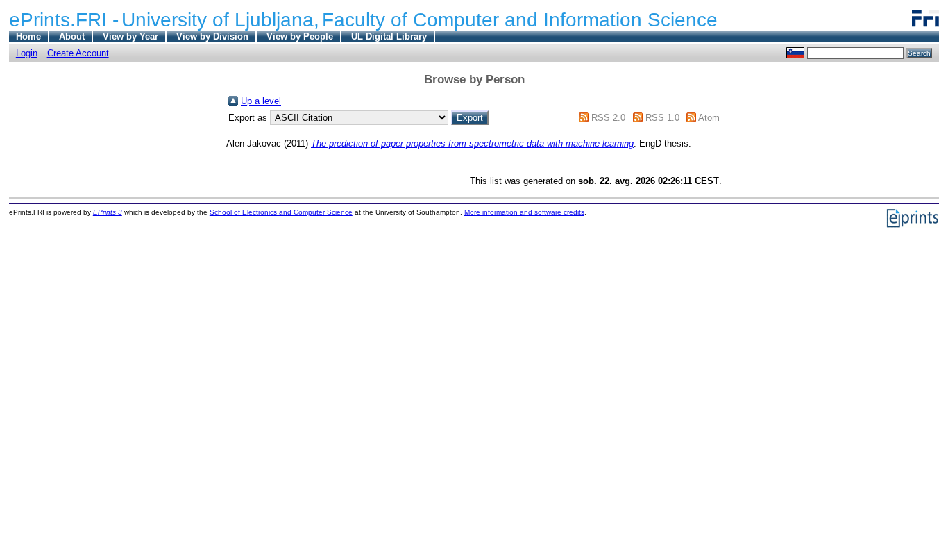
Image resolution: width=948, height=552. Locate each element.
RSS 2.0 (608, 117)
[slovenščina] (795, 52)
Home (28, 36)
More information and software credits (524, 212)
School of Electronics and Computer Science (281, 212)
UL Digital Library (389, 36)
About (72, 36)
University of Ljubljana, (220, 20)
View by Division (212, 36)
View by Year (130, 36)
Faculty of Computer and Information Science (520, 20)
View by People (299, 36)
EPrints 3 (107, 212)
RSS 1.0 (662, 117)
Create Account (78, 53)
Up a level (261, 101)
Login (26, 53)
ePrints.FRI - (64, 20)
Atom (709, 117)
